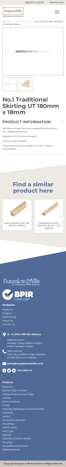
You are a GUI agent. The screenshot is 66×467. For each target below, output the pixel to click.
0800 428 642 (15, 351)
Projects (7, 313)
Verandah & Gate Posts (15, 446)
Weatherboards (11, 449)
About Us (7, 320)
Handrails (7, 412)
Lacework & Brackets (14, 420)
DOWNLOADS (57, 2)
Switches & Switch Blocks (16, 438)
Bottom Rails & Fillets (14, 390)
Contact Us (8, 324)
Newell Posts (9, 427)
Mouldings (26, 21)
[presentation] (5, 217)
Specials (7, 434)
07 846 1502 (13, 357)
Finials (6, 405)
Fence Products (11, 401)
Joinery (6, 416)
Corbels (6, 397)
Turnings (7, 442)
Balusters (7, 386)
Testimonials (9, 317)
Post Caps (8, 431)
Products (12, 21)
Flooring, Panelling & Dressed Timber (23, 409)
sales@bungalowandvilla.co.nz (25, 363)
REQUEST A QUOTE (34, 2)
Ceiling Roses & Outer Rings (18, 394)
